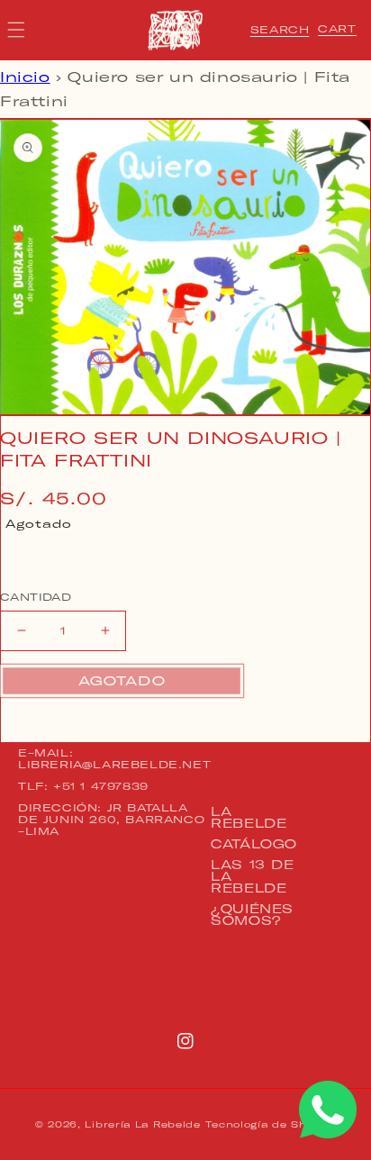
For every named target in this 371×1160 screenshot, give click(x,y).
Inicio (25, 77)
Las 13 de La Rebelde (252, 876)
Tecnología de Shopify (270, 1124)
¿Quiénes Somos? (252, 915)
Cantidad (35, 597)
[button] (280, 30)
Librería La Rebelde (142, 1124)
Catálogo (254, 844)
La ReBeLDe (248, 817)
